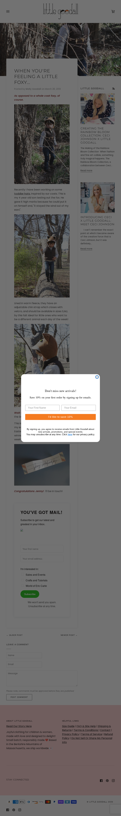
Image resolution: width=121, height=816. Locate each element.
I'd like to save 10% (60, 417)
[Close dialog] (97, 377)
